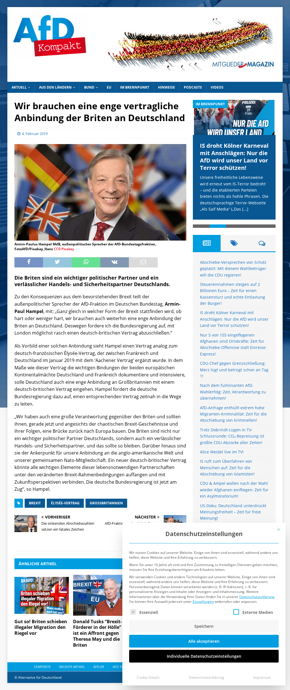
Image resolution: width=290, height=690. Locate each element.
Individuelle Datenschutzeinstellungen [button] (204, 656)
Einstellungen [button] (203, 601)
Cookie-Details (148, 677)
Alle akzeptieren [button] (203, 641)
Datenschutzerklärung (256, 596)
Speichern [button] (204, 626)
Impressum (262, 677)
